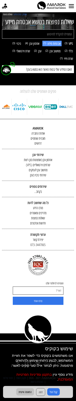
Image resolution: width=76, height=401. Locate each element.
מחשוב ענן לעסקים (38, 170)
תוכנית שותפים (38, 138)
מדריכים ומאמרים (38, 213)
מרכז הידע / (17, 14)
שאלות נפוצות (38, 218)
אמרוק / (24, 14)
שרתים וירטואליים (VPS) (38, 165)
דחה (41, 392)
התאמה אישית (25, 392)
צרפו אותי (38, 301)
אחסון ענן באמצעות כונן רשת (38, 159)
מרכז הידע (38, 207)
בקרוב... (38, 191)
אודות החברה (38, 133)
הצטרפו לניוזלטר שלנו (54, 283)
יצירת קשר (38, 239)
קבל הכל (53, 392)
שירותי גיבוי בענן (38, 175)
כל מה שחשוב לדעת (38, 202)
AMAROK (38, 128)
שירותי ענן (38, 154)
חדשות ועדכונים (38, 223)
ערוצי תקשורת (38, 234)
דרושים (38, 143)
